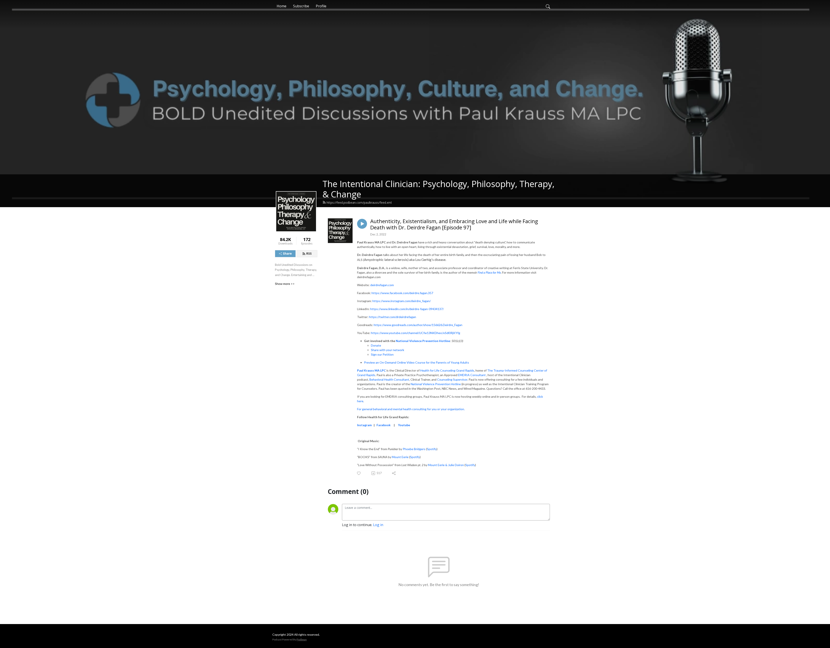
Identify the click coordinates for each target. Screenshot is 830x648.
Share (287, 253)
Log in (378, 524)
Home (281, 6)
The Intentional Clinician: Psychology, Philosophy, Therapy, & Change (438, 189)
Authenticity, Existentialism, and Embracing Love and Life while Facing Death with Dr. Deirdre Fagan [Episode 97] (454, 224)
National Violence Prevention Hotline (423, 341)
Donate (376, 345)
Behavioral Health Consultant (389, 379)
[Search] (548, 6)
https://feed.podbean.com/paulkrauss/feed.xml (359, 202)
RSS (309, 253)
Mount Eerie (400, 457)
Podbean (302, 639)
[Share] (394, 473)
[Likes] (359, 473)
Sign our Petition (382, 354)
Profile (321, 6)
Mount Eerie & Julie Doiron (446, 465)
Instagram (364, 425)
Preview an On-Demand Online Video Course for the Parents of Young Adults (416, 362)
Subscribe (301, 6)
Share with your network (387, 350)
